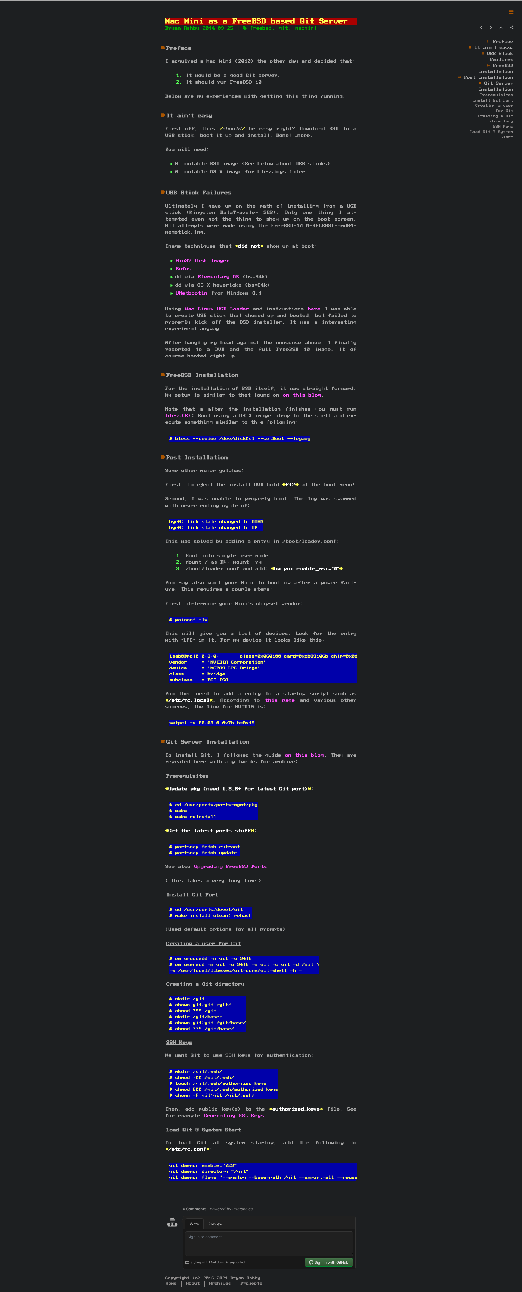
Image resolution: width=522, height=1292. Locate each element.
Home (171, 1283)
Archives (220, 1283)
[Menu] (511, 12)
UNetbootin (192, 293)
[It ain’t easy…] (165, 115)
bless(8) (178, 416)
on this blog (302, 395)
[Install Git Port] (165, 894)
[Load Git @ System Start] (165, 1130)
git (283, 28)
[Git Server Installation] (165, 742)
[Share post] (511, 27)
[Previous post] (481, 27)
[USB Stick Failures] (165, 193)
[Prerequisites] (165, 776)
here (314, 309)
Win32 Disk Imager (203, 261)
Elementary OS (218, 277)
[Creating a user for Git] (165, 943)
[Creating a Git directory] (165, 984)
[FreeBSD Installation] (165, 375)
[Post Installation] (165, 457)
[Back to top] (501, 27)
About (193, 1283)
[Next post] (491, 27)
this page (280, 700)
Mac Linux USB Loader (217, 309)
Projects (251, 1283)
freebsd (261, 28)
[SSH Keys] (165, 1042)
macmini (306, 28)
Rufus (184, 269)
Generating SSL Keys (234, 1116)
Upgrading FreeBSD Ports (230, 867)
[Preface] (165, 48)
